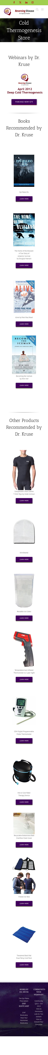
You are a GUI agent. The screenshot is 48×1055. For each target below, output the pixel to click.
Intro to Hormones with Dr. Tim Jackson (38, 1013)
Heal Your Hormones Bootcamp (24, 1020)
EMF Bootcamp (24, 1013)
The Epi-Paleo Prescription (24, 999)
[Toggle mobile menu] (42, 9)
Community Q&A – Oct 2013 (39, 1003)
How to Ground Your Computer (38, 1022)
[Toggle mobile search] (37, 9)
